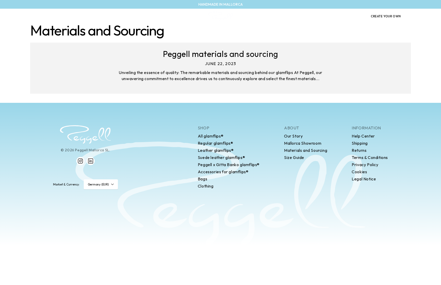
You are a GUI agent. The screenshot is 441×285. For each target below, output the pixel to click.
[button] (413, 16)
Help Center (363, 136)
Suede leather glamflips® (221, 157)
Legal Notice (364, 178)
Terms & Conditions (370, 157)
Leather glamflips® (216, 150)
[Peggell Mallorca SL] (85, 134)
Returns (359, 150)
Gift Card (352, 16)
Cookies (359, 171)
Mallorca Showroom (302, 143)
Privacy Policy (365, 164)
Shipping (360, 143)
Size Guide (294, 157)
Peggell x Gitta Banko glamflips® (229, 164)
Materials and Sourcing (305, 150)
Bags (202, 178)
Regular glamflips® (215, 143)
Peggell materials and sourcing (220, 53)
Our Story (293, 136)
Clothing (206, 186)
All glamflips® (210, 136)
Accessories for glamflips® (223, 171)
